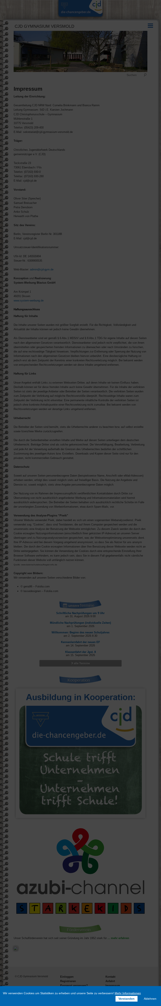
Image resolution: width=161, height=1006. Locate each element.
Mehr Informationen (128, 993)
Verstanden (126, 998)
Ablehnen (150, 998)
